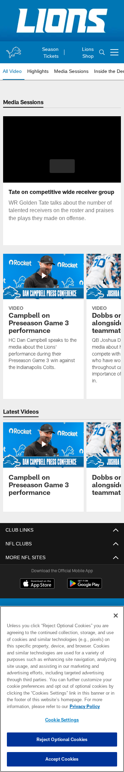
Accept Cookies (62, 759)
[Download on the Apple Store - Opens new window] (37, 584)
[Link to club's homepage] (13, 49)
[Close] (115, 615)
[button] (62, 166)
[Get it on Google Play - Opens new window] (85, 587)
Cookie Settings (62, 719)
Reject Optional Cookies (62, 739)
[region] (62, 689)
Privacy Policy (85, 706)
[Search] (102, 52)
